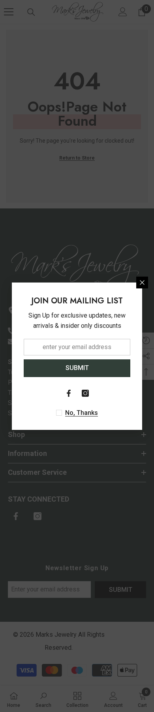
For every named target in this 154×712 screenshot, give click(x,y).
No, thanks (81, 412)
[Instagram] (85, 393)
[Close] (142, 282)
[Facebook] (68, 393)
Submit (77, 368)
